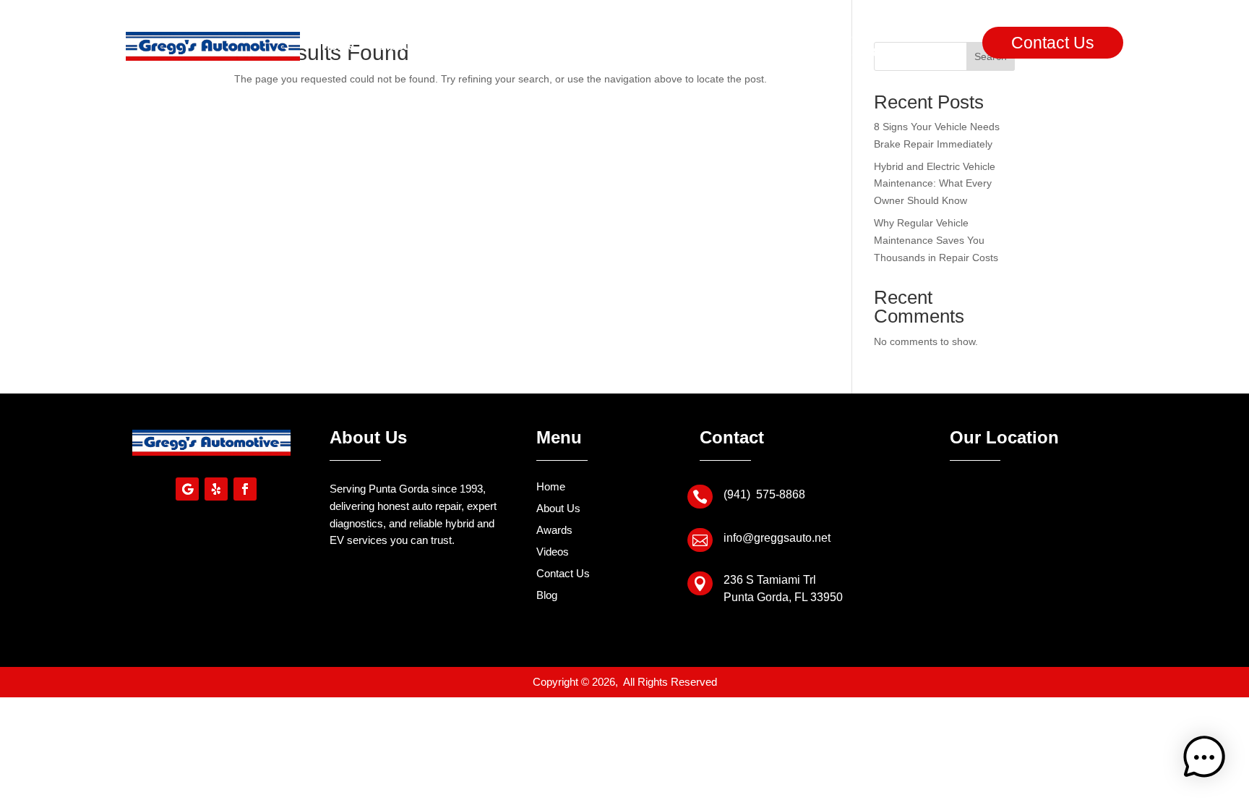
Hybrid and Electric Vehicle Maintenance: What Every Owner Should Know (934, 184)
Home (338, 46)
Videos (622, 46)
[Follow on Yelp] (216, 489)
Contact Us (1052, 42)
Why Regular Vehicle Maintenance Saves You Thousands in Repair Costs (936, 240)
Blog (681, 46)
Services (483, 46)
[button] (1204, 760)
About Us (407, 46)
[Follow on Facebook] (245, 489)
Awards (555, 46)
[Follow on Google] (187, 489)
